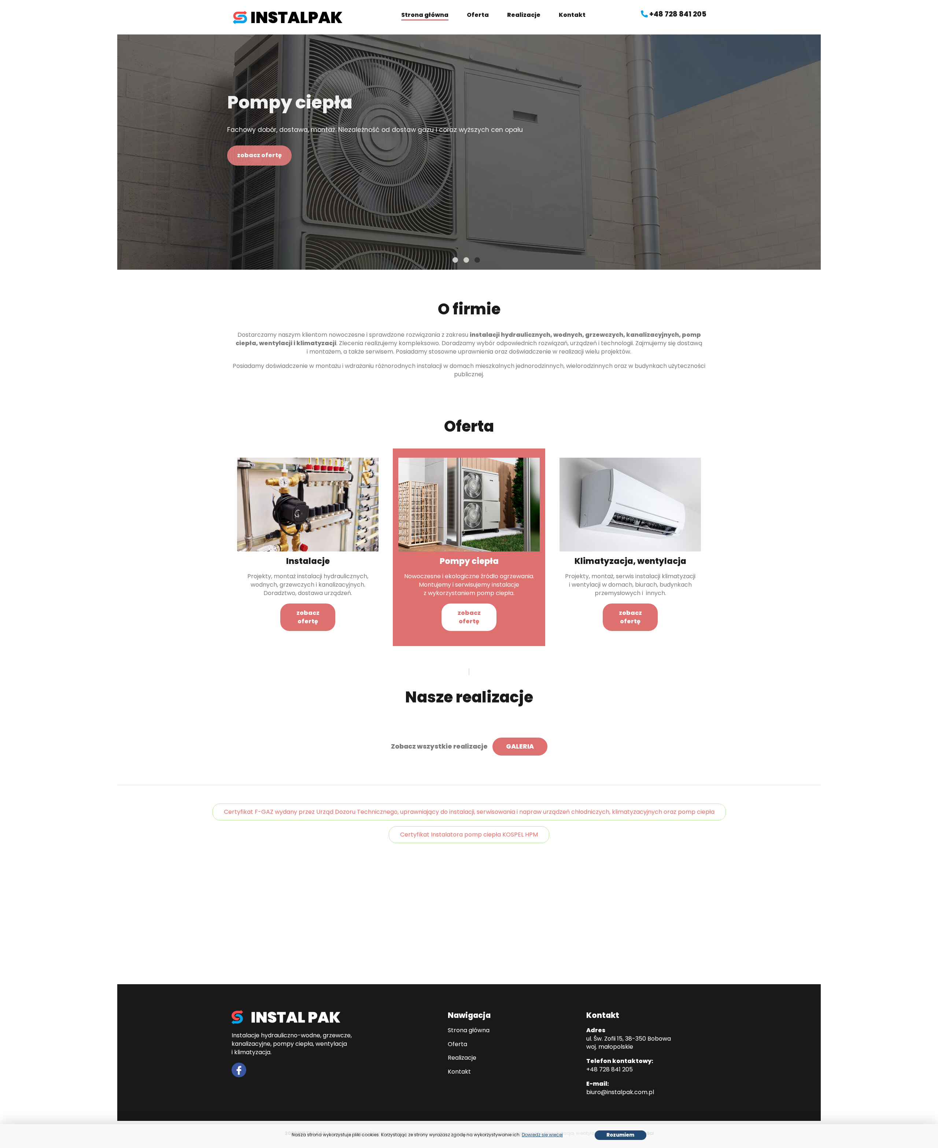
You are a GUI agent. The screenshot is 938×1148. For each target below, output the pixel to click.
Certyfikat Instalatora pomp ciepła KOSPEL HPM (469, 834)
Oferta (478, 15)
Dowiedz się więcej (542, 1135)
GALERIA (520, 746)
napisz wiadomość (674, 934)
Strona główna (424, 15)
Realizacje (523, 15)
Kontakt (572, 15)
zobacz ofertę (259, 155)
